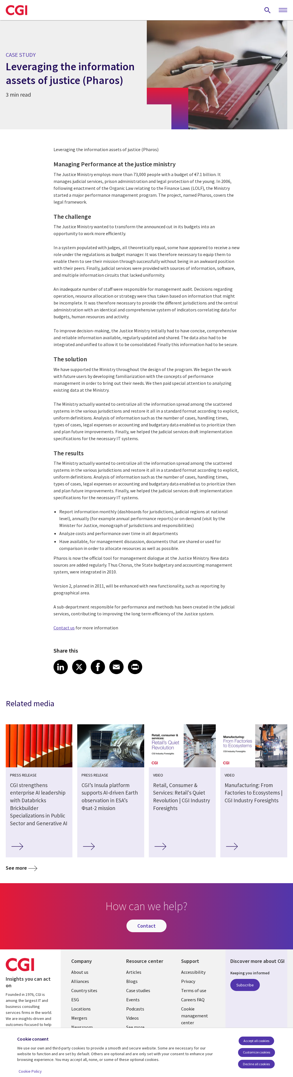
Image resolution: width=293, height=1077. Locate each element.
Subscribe (245, 985)
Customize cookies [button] (256, 1052)
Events (133, 999)
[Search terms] (268, 10)
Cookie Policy (30, 1071)
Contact (146, 925)
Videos (132, 1018)
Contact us (64, 628)
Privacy (188, 981)
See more (16, 868)
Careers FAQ (193, 999)
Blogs (132, 981)
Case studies (138, 990)
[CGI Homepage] (16, 10)
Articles (133, 972)
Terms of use (193, 990)
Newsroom (82, 1027)
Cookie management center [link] (194, 1015)
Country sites (84, 990)
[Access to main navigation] (283, 10)
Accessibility (193, 972)
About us (79, 972)
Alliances (80, 981)
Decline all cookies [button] (256, 1064)
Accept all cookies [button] (256, 1041)
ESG (75, 999)
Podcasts (135, 1009)
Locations (81, 1009)
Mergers (79, 1018)
